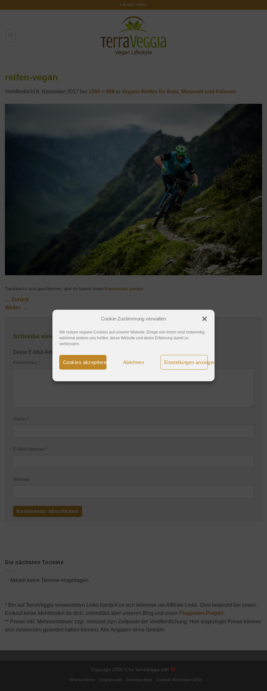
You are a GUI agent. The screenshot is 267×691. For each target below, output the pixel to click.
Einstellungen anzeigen (186, 362)
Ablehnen (133, 362)
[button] (204, 319)
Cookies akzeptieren (84, 362)
